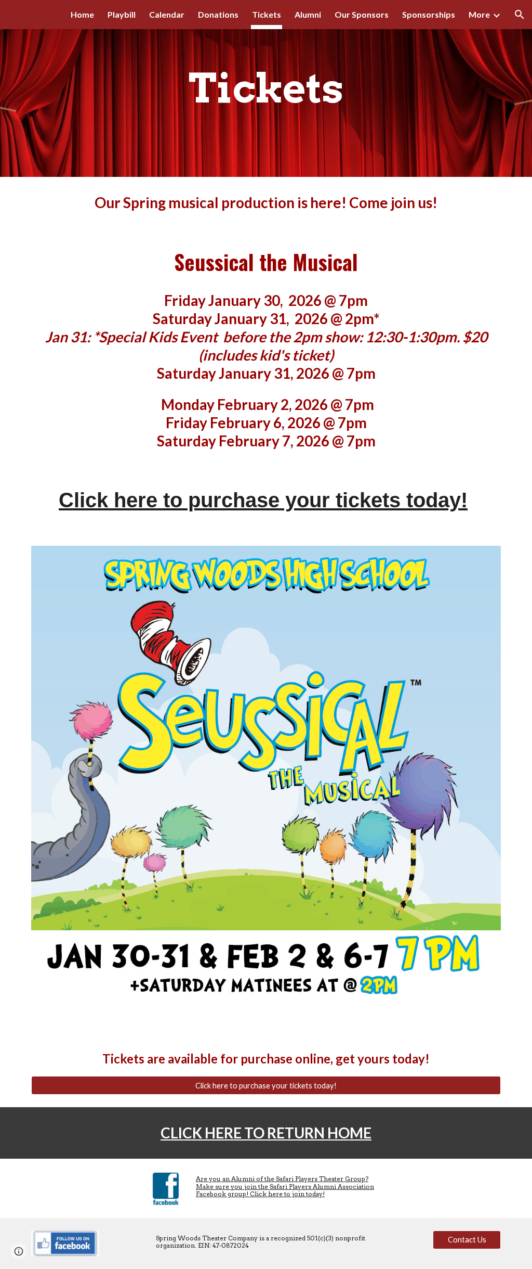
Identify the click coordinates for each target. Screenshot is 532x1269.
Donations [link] (218, 14)
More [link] (479, 14)
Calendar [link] (166, 14)
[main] (265, 88)
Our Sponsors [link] (362, 14)
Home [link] (82, 14)
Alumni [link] (308, 14)
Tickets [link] (266, 14)
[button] (519, 14)
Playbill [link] (122, 14)
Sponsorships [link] (428, 14)
